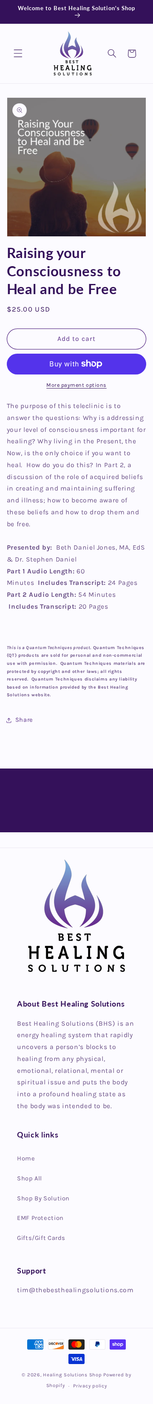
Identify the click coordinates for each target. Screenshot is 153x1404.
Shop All (29, 1178)
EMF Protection (40, 1218)
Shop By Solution (43, 1198)
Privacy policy (90, 1386)
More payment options (76, 385)
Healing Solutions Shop (72, 1375)
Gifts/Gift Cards (41, 1238)
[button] (18, 53)
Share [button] (24, 719)
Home (26, 1158)
